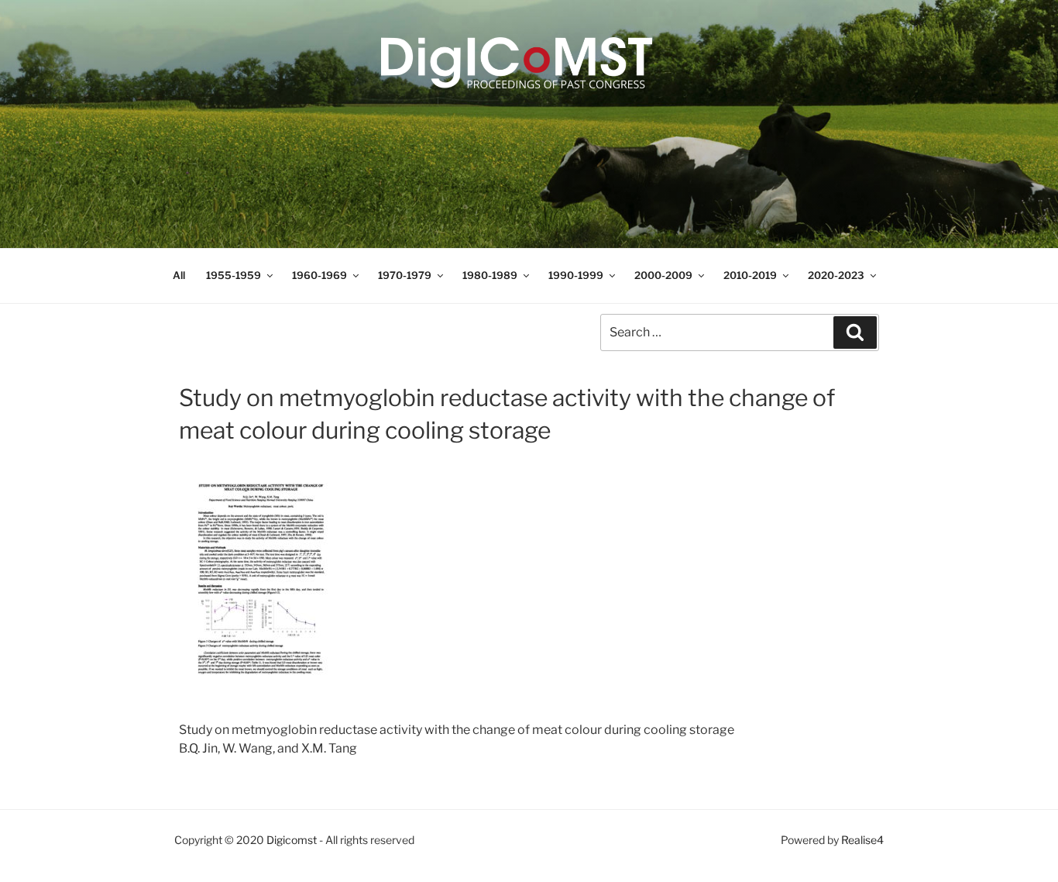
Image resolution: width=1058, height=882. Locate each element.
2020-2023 (836, 275)
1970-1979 (404, 275)
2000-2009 (663, 275)
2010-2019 (750, 275)
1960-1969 (319, 275)
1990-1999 (575, 275)
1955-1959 (233, 275)
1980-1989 (489, 275)
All (179, 275)
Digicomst (291, 839)
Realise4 (862, 839)
